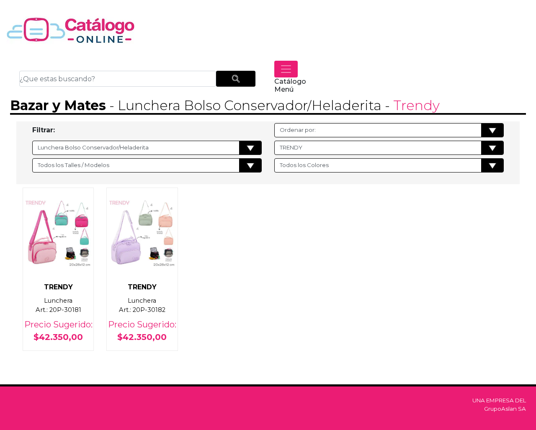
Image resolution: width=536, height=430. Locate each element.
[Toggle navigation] (286, 69)
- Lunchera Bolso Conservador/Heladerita (243, 105)
